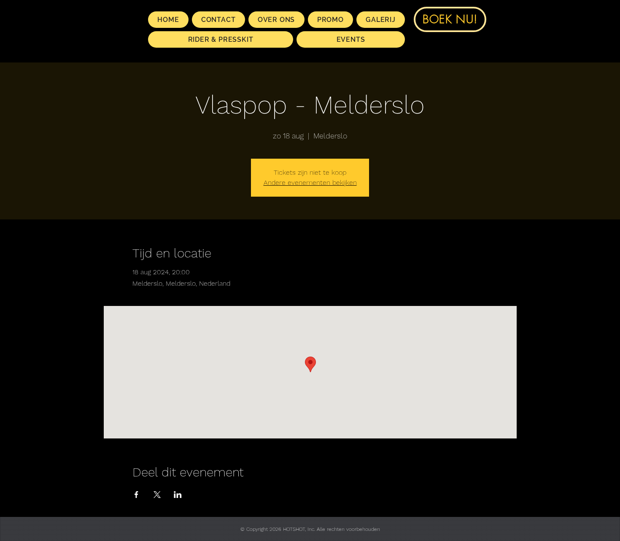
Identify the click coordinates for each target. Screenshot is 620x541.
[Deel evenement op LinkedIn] (178, 494)
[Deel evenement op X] (157, 494)
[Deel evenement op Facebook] (136, 494)
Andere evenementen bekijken (310, 183)
